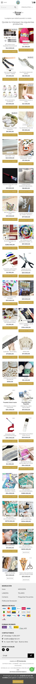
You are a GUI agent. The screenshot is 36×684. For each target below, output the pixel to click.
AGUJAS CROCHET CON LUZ (10, 185)
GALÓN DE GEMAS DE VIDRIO (26, 73)
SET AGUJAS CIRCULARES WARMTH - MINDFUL (10, 518)
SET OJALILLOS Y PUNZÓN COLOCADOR (10, 45)
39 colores (26, 41)
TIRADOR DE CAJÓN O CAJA (26, 100)
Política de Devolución (9, 601)
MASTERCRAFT (26, 297)
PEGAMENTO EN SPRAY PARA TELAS (26, 434)
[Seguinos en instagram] (3, 649)
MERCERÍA (22, 589)
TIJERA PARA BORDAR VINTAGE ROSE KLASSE (26, 573)
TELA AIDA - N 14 (10, 155)
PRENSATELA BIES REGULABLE (26, 406)
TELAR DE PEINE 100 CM (10, 241)
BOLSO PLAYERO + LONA (10, 213)
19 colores (10, 124)
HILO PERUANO (10, 545)
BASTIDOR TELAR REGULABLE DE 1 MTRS (26, 462)
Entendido (18, 681)
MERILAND (26, 351)
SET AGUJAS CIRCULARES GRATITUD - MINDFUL (26, 546)
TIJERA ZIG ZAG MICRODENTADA (26, 269)
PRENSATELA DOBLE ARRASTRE (10, 406)
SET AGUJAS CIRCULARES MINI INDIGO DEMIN (26, 518)
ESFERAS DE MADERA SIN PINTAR (9, 378)
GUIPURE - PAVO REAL (10, 351)
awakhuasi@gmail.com (12, 639)
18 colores (26, 374)
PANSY (26, 378)
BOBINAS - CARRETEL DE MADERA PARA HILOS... (10, 321)
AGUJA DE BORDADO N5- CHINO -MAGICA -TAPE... (26, 214)
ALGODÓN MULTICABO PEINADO (10, 128)
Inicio (3, 589)
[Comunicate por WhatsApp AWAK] (31, 669)
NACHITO (26, 44)
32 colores (10, 542)
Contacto (5, 597)
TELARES (21, 593)
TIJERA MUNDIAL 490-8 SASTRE (26, 324)
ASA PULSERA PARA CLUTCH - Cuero (10, 73)
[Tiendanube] (18, 661)
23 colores (26, 348)
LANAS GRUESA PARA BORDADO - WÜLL (26, 157)
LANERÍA (5, 593)
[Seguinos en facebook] (7, 649)
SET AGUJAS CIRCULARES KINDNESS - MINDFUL (26, 490)
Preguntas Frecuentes (25, 597)
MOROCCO (10, 462)
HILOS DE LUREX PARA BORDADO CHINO (10, 269)
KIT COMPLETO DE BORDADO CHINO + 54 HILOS (26, 241)
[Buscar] (15, 7)
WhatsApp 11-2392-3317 (12, 636)
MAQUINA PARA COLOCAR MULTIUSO (10, 434)
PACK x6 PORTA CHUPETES (10, 100)
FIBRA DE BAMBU (10, 573)
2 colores (10, 69)
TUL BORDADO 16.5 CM (26, 128)
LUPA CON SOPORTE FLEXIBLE (10, 297)
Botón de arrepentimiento (18, 671)
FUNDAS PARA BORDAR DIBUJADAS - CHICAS (26, 185)
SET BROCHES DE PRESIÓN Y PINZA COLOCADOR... (10, 490)
